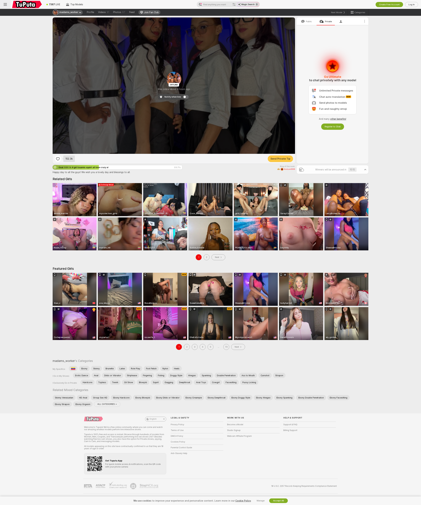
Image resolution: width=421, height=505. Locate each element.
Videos (103, 12)
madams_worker (64, 361)
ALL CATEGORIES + (107, 404)
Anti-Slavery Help (179, 453)
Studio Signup (234, 430)
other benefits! (338, 119)
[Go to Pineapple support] (133, 486)
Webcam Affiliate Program (239, 436)
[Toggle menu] (5, 4)
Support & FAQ (290, 424)
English (153, 419)
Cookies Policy (178, 442)
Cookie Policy (243, 500)
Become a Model (235, 424)
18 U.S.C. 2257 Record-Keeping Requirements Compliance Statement (304, 486)
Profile (90, 12)
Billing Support (290, 430)
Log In (412, 4)
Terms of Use (177, 430)
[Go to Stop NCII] (149, 486)
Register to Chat (333, 126)
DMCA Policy (177, 436)
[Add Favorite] (58, 158)
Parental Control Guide (181, 447)
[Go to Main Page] (27, 4)
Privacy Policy (177, 424)
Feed (132, 12)
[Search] (234, 4)
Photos (119, 12)
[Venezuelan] (73, 368)
